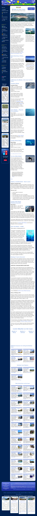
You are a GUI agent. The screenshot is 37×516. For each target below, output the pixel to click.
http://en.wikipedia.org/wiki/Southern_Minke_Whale (16, 153)
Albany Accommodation (4, 30)
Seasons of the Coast (25, 351)
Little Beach (25, 423)
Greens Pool (25, 386)
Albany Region (13, 368)
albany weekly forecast (14, 343)
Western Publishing (6, 486)
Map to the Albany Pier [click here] (30, 66)
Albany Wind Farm (14, 430)
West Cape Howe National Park (26, 402)
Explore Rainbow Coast (4, 10)
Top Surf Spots (4, 130)
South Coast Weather (25, 358)
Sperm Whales (21, 135)
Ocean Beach (13, 386)
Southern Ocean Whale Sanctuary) (24, 290)
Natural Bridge (13, 416)
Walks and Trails (4, 145)
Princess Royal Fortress (13, 468)
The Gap (24, 408)
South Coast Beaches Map (13, 358)
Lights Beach (13, 457)
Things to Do (5, 12)
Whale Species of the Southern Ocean (17, 52)
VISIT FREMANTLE (14, 511)
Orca (12, 179)
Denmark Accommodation (4, 51)
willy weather (31, 343)
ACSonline (21, 103)
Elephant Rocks (13, 394)
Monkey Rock (25, 460)
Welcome (3, 7)
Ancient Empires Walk (26, 431)
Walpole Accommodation (4, 71)
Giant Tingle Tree (26, 445)
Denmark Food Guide (5, 58)
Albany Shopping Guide (4, 35)
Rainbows (13, 350)
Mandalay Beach (25, 457)
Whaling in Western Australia (26, 321)
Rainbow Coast (12, 483)
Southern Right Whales (22, 222)
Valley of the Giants (25, 475)
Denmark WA (31, 501)
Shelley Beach (13, 408)
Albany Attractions (4, 27)
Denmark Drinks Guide (4, 61)
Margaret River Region (23, 502)
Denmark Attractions (4, 47)
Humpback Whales (19, 101)
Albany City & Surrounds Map (5, 114)
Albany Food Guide (4, 38)
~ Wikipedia (13, 176)
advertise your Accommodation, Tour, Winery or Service (24, 489)
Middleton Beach (14, 423)
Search (4, 79)
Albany (4, 502)
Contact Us (14, 489)
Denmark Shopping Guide (4, 55)
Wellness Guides (4, 77)
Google (16, 487)
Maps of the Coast (4, 20)
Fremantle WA (14, 501)
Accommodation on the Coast (31, 8)
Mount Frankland (26, 394)
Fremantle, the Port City (14, 502)
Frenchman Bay (14, 445)
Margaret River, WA (22, 501)
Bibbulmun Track (14, 438)
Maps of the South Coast (28, 486)
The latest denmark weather (22, 343)
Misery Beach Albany (13, 461)
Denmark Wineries (5, 100)
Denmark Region (26, 368)
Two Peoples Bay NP (14, 402)
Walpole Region (4, 68)
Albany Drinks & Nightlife (5, 41)
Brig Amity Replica (26, 416)
